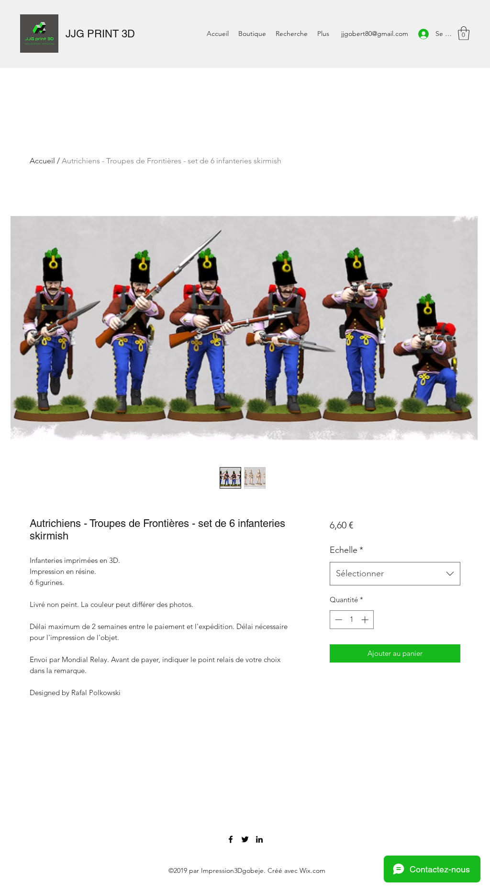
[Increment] (365, 620)
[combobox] (395, 574)
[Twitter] (245, 839)
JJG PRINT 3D (100, 34)
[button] (463, 33)
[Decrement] (337, 620)
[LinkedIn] (259, 839)
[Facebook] (230, 839)
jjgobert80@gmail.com (374, 33)
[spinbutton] (351, 620)
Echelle (346, 550)
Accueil (42, 160)
